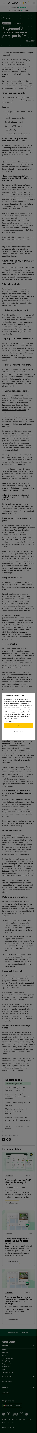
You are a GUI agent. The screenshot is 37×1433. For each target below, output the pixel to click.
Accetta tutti (18, 726)
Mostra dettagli (9, 721)
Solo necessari (18, 732)
